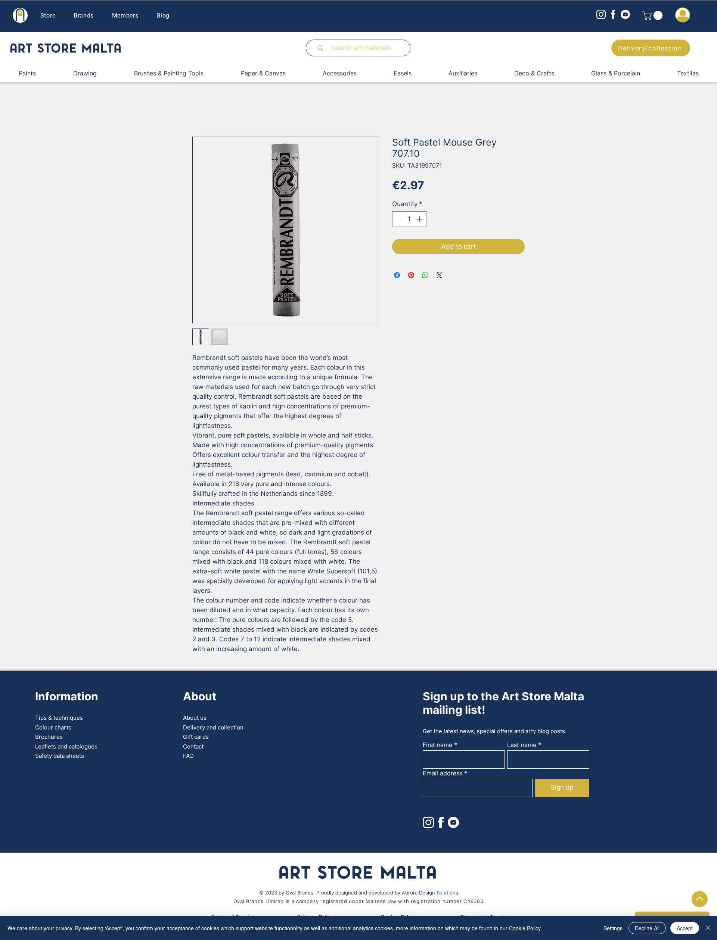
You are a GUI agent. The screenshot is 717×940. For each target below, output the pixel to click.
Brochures (49, 736)
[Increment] (420, 219)
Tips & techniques (59, 717)
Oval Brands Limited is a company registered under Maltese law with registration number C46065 (358, 901)
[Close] (708, 928)
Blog (163, 15)
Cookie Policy (525, 928)
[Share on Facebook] (396, 275)
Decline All (647, 928)
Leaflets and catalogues (66, 746)
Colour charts (53, 727)
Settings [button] (613, 928)
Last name (521, 745)
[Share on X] (439, 275)
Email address (442, 773)
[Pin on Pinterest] (411, 275)
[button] (653, 15)
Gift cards (196, 736)
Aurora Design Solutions (430, 893)
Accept (685, 928)
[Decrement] (398, 219)
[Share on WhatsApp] (425, 275)
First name (437, 745)
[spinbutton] (409, 219)
